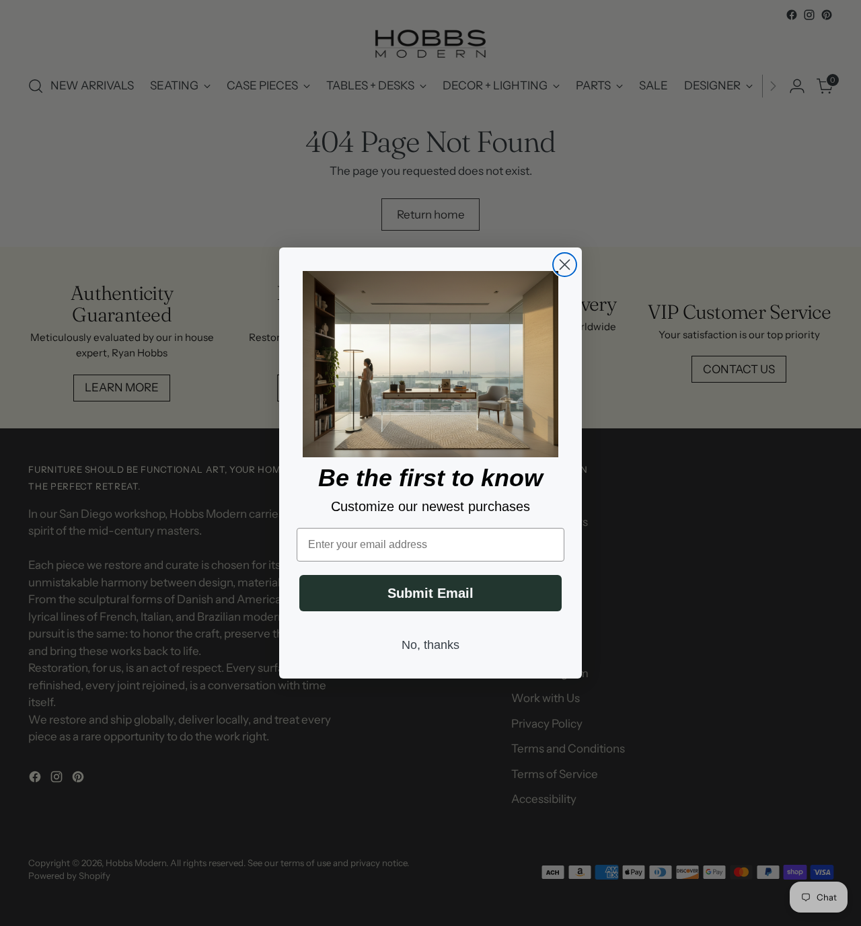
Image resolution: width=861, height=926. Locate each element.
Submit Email (430, 593)
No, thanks (430, 645)
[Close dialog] (564, 264)
